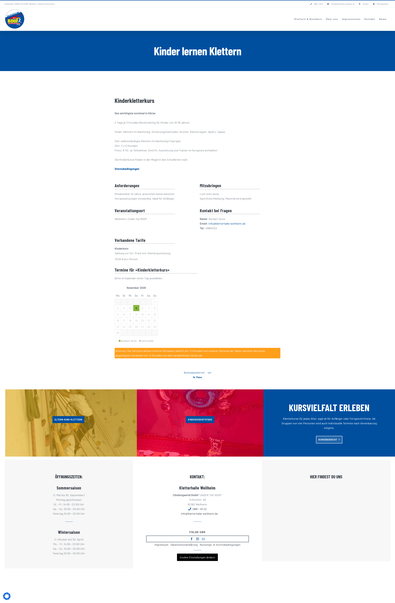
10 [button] (124, 314)
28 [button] (148, 326)
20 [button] (142, 320)
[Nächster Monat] (152, 287)
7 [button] (148, 308)
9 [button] (117, 314)
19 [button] (136, 320)
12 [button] (136, 314)
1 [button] (154, 302)
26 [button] (136, 326)
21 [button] (149, 320)
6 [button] (142, 308)
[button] (118, 302)
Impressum (161, 544)
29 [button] (154, 326)
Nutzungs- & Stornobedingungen (220, 544)
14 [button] (149, 314)
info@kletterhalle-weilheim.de (226, 223)
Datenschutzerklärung (184, 544)
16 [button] (118, 320)
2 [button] (118, 308)
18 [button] (130, 320)
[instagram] (197, 539)
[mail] (203, 539)
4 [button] (130, 308)
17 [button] (124, 320)
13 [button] (142, 314)
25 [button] (130, 326)
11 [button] (130, 314)
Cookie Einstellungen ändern (197, 557)
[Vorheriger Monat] (120, 287)
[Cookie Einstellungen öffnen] (6, 599)
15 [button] (155, 314)
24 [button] (124, 326)
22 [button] (154, 320)
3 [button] (124, 308)
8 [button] (155, 308)
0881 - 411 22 (200, 509)
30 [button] (117, 332)
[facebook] (191, 539)
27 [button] (142, 326)
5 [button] (136, 308)
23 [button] (117, 326)
